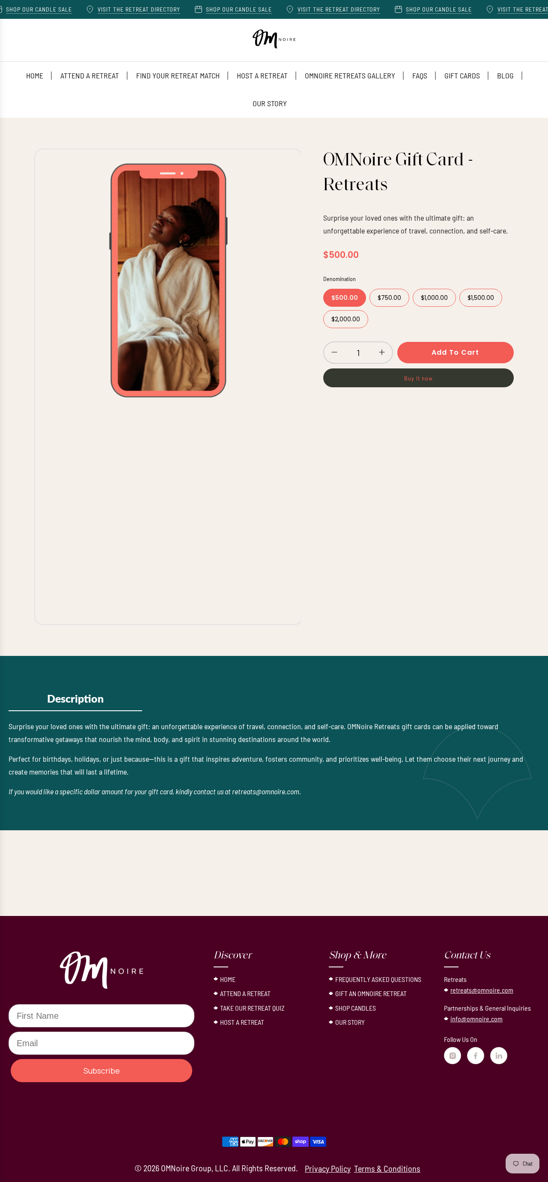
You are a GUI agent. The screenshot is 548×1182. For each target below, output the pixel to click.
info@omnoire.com (476, 1018)
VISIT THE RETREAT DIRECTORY (123, 9)
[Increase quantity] (382, 352)
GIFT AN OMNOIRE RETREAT (371, 993)
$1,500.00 (481, 297)
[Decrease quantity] (334, 352)
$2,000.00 (345, 319)
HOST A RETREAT (242, 1022)
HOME (227, 979)
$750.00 (389, 297)
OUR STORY (350, 1022)
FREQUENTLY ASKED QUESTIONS (378, 979)
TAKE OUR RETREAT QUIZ (252, 1008)
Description (75, 699)
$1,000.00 (434, 297)
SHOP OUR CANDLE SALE (223, 9)
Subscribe (101, 1070)
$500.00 (344, 297)
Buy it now (418, 378)
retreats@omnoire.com (481, 990)
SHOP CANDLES (355, 1008)
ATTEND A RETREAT (245, 993)
